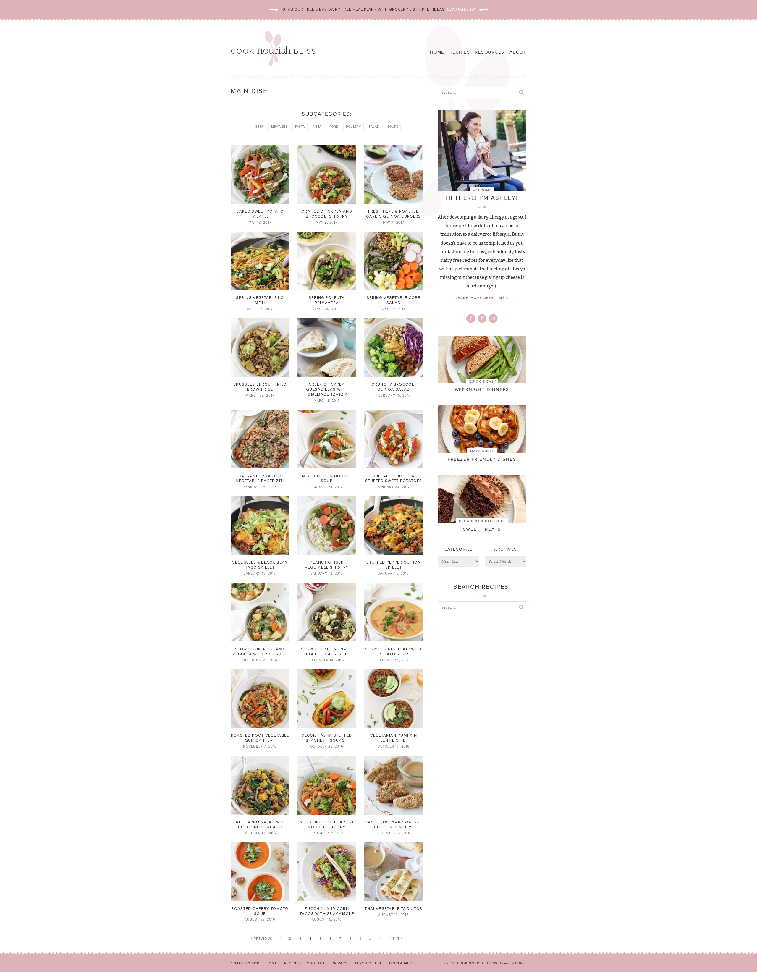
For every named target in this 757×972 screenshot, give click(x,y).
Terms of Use (368, 962)
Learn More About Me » (482, 297)
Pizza (317, 126)
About (518, 52)
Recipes (459, 52)
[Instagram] (493, 318)
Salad (374, 126)
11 (380, 938)
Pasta (300, 126)
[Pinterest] (482, 318)
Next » (396, 938)
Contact (316, 962)
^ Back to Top (245, 962)
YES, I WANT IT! (461, 9)
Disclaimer (400, 962)
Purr (520, 963)
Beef (259, 126)
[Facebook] (471, 318)
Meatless (279, 126)
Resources (489, 52)
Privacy (340, 962)
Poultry (353, 126)
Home (437, 52)
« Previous (262, 938)
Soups (392, 126)
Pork (333, 126)
